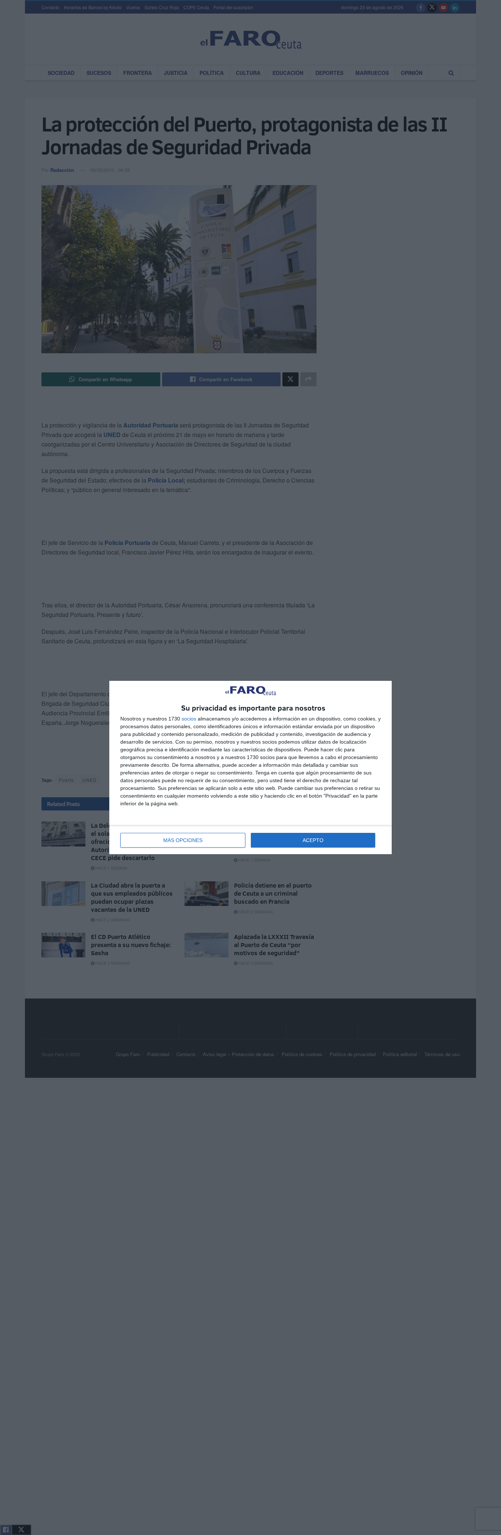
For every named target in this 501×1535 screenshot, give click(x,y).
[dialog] (250, 768)
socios (189, 718)
